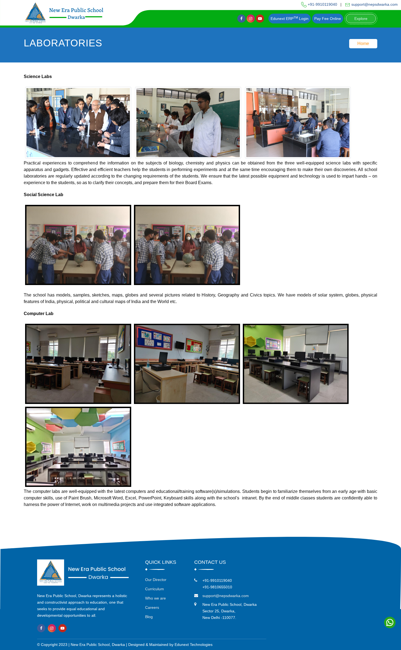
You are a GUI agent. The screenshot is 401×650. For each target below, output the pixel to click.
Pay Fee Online (327, 18)
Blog (149, 617)
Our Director (155, 579)
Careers (152, 607)
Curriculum (154, 589)
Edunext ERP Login (290, 18)
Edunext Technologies (194, 644)
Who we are (155, 598)
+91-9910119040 (322, 4)
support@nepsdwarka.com (374, 4)
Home (363, 43)
